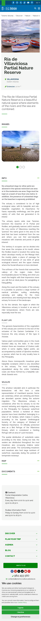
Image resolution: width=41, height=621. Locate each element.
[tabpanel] (20, 147)
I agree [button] (20, 608)
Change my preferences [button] (20, 617)
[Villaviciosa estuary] (20, 146)
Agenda (9, 545)
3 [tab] (23, 167)
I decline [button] (20, 612)
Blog (8, 550)
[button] (38, 3)
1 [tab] (17, 167)
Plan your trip (13, 539)
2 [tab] (20, 167)
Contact (10, 556)
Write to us (20, 565)
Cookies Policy (22, 602)
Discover (10, 533)
